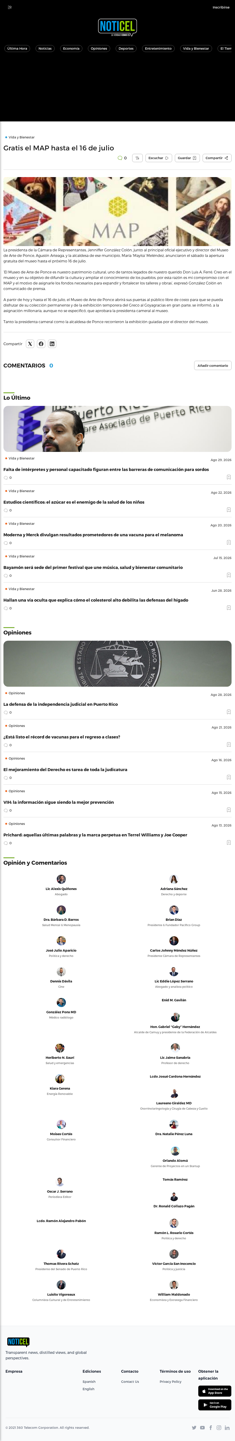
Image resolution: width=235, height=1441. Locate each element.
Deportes (126, 48)
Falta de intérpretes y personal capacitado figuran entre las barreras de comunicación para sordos (106, 469)
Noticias (45, 48)
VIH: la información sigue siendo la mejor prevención (58, 802)
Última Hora (17, 48)
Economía (71, 48)
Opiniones (99, 48)
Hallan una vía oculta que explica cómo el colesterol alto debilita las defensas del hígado (95, 599)
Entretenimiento (158, 48)
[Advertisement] (117, 89)
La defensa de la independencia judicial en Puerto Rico (60, 704)
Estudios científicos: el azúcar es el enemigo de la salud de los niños (73, 501)
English (88, 1389)
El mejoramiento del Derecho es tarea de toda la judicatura (65, 769)
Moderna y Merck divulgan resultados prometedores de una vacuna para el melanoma (93, 534)
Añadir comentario (213, 366)
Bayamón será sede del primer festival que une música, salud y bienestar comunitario (93, 567)
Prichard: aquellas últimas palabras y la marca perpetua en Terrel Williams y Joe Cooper (95, 834)
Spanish (89, 1382)
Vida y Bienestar (196, 48)
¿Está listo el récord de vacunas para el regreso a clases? (61, 736)
